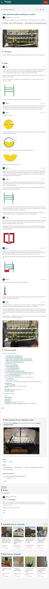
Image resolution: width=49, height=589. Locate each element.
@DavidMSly (12, 499)
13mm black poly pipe (13, 369)
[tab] (4, 487)
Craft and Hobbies (18, 467)
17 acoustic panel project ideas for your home (41, 570)
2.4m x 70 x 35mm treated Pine (13, 375)
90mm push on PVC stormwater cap (14, 361)
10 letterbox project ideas (6, 569)
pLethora (15, 423)
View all (45, 524)
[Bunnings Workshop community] (8, 2)
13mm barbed (9, 366)
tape (11, 386)
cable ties (31, 372)
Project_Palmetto (17, 545)
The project (5, 23)
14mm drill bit (8, 399)
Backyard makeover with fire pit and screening (30, 540)
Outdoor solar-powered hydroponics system (15, 476)
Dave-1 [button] (7, 496)
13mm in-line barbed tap (12, 365)
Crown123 (4, 545)
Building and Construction (37, 467)
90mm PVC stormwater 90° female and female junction (19, 360)
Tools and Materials (7, 467)
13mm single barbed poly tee (13, 368)
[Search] (1, 6)
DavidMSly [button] (8, 17)
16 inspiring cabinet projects (17, 569)
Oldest (7, 493)
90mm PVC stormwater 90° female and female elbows (19, 358)
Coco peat (7, 389)
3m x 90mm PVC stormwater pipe (14, 357)
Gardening (27, 467)
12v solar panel (8, 383)
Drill (6, 395)
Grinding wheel (8, 402)
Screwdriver (7, 403)
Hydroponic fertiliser (9, 390)
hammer (19, 403)
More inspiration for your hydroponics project (35, 23)
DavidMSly (9, 477)
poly (14, 366)
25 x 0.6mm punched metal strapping (18, 372)
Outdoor (5, 461)
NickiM (38, 545)
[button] (4, 17)
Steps (10, 23)
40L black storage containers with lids (15, 371)
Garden (10, 461)
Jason (3, 573)
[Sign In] (45, 2)
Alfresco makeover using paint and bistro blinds (41, 540)
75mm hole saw (8, 397)
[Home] (1, 9)
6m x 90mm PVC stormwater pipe (14, 355)
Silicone (6, 386)
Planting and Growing (8, 469)
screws (14, 403)
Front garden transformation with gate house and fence (18, 541)
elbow (16, 366)
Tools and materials (17, 23)
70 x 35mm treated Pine (13, 374)
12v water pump (10, 378)
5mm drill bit (8, 400)
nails (25, 403)
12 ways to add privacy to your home (29, 570)
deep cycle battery (11, 384)
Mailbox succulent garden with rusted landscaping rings (6, 540)
